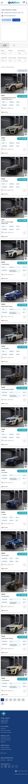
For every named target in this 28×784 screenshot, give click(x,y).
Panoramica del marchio (6, 732)
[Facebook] (2, 766)
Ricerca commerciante (5, 730)
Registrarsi (3, 741)
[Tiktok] (13, 766)
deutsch (18, 771)
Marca (2, 50)
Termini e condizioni (5, 747)
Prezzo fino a (21, 50)
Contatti (4, 753)
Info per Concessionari (5, 739)
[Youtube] (5, 766)
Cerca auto (3, 728)
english (26, 771)
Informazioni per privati (6, 737)
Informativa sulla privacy (6, 749)
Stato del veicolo (22, 57)
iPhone (4, 760)
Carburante (4, 57)
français (22, 771)
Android (10, 760)
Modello (10, 50)
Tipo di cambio (12, 57)
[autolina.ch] (13, 2)
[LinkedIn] (9, 766)
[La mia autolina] (26, 2)
